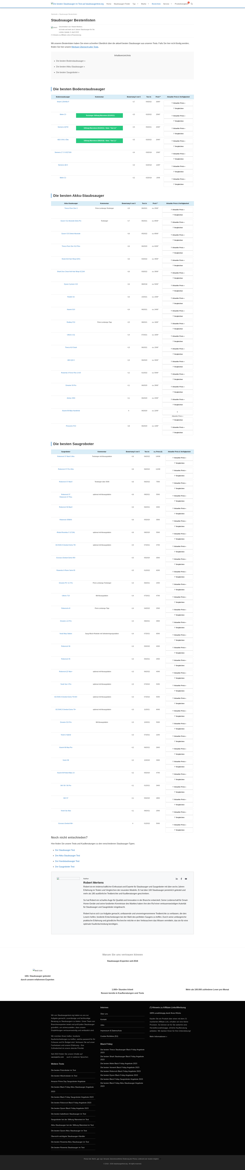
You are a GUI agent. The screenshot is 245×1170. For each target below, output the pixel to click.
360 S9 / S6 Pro (65, 785)
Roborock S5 (65, 659)
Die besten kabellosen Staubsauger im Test (68, 1114)
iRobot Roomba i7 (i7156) (66, 532)
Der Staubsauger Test (65, 850)
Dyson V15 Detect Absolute (71, 234)
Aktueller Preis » (179, 103)
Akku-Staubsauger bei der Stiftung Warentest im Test (72, 1125)
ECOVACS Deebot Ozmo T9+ (66, 709)
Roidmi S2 (71, 297)
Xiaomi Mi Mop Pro (65, 747)
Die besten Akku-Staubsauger (69, 67)
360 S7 (65, 798)
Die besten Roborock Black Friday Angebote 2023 (71, 1103)
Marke (143, 4)
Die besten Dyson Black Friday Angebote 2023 (70, 1108)
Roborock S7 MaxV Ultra (65, 456)
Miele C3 (63, 114)
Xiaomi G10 (71, 309)
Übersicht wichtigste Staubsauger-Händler (68, 1136)
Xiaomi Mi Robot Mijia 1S (66, 773)
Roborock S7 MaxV (65, 482)
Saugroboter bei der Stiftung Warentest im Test (70, 1119)
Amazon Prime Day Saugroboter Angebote (68, 1081)
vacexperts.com (57, 1057)
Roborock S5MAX (66, 520)
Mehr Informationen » (158, 1036)
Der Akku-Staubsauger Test (67, 856)
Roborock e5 (65, 608)
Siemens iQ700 (63, 127)
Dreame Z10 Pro (66, 722)
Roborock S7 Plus (66, 497)
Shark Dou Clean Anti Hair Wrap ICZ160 (71, 271)
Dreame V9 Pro (71, 385)
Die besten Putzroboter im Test (63, 1070)
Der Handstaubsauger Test (67, 861)
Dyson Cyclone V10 (71, 284)
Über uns (104, 1014)
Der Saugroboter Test (64, 867)
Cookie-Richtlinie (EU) (109, 1036)
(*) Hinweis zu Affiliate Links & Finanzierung (66, 35)
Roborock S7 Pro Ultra (66, 469)
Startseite (54, 14)
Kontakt (103, 1019)
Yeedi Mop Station (65, 634)
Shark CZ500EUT (63, 102)
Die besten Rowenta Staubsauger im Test (67, 1147)
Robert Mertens (77, 27)
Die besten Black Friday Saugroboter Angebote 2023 (72, 1097)
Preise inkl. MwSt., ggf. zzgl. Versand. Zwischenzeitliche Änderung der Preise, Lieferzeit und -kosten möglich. (121, 1159)
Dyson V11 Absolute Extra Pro (71, 221)
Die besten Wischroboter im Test (64, 1076)
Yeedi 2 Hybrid (66, 735)
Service (166, 4)
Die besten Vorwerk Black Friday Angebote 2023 (119, 1067)
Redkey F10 (71, 322)
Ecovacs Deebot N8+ (65, 823)
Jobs (102, 1025)
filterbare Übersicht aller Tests (84, 47)
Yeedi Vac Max (66, 811)
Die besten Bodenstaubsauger (70, 61)
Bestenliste (156, 4)
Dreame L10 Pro (66, 621)
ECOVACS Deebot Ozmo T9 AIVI (65, 697)
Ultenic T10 (66, 596)
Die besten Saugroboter (67, 72)
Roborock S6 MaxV (65, 507)
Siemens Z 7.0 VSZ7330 (63, 152)
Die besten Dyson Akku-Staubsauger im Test (69, 1131)
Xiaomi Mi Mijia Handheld (71, 411)
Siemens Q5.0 (63, 165)
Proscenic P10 (71, 426)
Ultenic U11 (71, 335)
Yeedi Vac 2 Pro (65, 684)
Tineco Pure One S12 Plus (71, 246)
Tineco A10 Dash (71, 347)
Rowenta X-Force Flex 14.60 (71, 373)
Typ (134, 4)
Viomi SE (66, 760)
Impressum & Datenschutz (111, 1031)
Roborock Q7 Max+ (65, 671)
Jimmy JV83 (71, 398)
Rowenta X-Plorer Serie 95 (66, 570)
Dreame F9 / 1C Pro (66, 583)
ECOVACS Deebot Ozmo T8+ (66, 545)
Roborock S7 (65, 494)
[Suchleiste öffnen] (192, 4)
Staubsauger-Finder (122, 4)
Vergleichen (179, 108)
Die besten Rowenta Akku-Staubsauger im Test (70, 1142)
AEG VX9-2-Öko (63, 140)
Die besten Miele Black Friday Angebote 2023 (118, 1063)
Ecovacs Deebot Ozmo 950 (65, 558)
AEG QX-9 (71, 360)
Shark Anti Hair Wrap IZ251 (71, 259)
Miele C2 (63, 178)
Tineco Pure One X (71, 208)
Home (108, 4)
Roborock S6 (65, 646)
